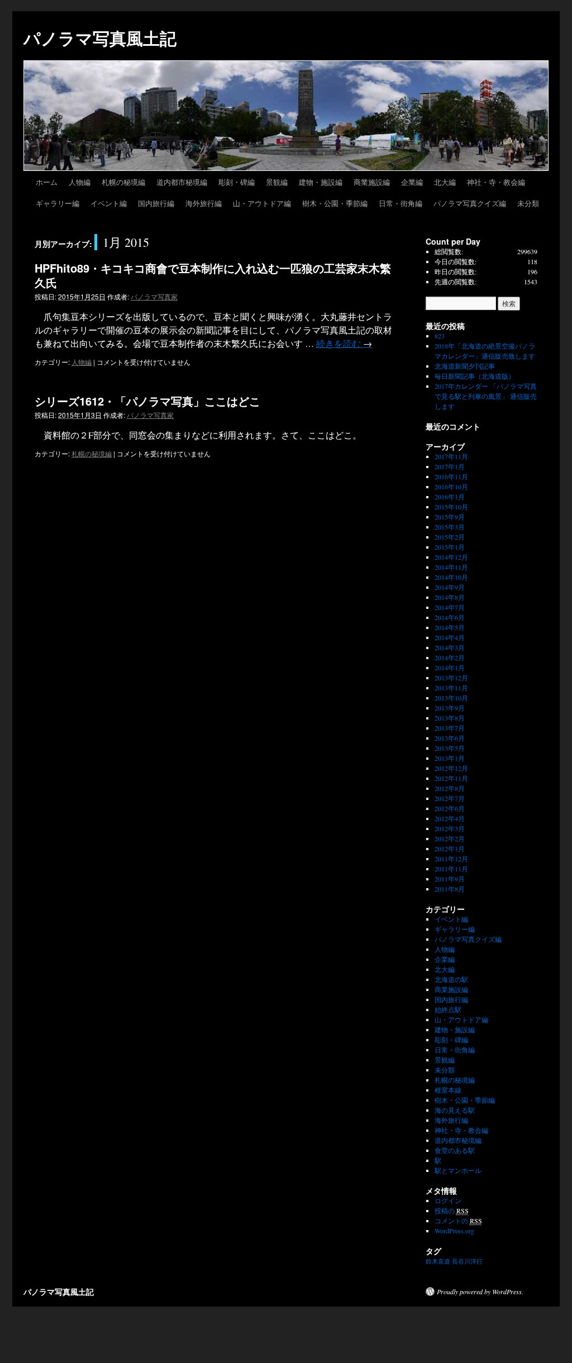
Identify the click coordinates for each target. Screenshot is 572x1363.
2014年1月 (450, 667)
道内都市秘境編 (181, 182)
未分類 (528, 203)
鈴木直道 (438, 1261)
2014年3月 (450, 647)
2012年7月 (450, 798)
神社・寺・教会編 (496, 182)
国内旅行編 (156, 203)
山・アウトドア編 (262, 203)
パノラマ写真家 (154, 296)
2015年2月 (450, 536)
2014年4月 (450, 637)
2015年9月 (450, 516)
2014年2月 (450, 657)
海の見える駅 (455, 1109)
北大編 (445, 182)
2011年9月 (450, 878)
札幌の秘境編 (123, 182)
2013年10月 (451, 697)
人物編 (79, 182)
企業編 (412, 182)
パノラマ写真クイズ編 (469, 203)
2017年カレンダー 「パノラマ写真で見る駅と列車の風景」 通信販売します (486, 396)
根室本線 (448, 1089)
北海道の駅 (451, 979)
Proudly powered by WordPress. (480, 1291)
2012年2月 (450, 838)
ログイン (448, 1200)
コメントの (458, 1220)
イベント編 (108, 203)
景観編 (277, 182)
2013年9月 (450, 707)
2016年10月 (451, 486)
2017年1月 (450, 466)
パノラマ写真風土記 (100, 38)
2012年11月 (451, 778)
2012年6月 (450, 808)
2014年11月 (451, 567)
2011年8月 (450, 888)
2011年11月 (451, 868)
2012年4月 (450, 818)
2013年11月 (451, 687)
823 (440, 335)
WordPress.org (454, 1230)
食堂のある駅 (455, 1150)
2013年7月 (450, 727)
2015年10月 (451, 506)
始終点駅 (448, 1009)
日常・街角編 (400, 203)
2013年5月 (450, 748)
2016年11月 (451, 476)
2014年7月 (450, 607)
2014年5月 (450, 627)
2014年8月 (450, 597)
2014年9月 (450, 587)
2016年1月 (450, 496)
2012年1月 (450, 848)
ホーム (47, 182)
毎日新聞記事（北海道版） (475, 375)
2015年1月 (450, 546)
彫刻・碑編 (236, 182)
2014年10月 (451, 577)
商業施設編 (372, 182)
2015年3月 (450, 526)
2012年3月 (450, 828)
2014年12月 (451, 556)
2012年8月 (450, 788)
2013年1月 (450, 758)
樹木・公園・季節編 (335, 203)
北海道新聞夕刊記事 (468, 365)
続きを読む (344, 343)
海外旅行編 (203, 203)
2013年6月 (450, 737)
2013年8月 (450, 717)
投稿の (452, 1210)
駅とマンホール (458, 1170)
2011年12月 (451, 858)
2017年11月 (451, 456)
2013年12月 (451, 677)
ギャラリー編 (57, 203)
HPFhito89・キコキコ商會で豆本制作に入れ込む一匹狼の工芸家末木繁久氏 (213, 275)
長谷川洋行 (467, 1261)
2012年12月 (451, 768)
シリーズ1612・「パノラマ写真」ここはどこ (147, 401)
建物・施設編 (320, 182)
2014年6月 (450, 617)
